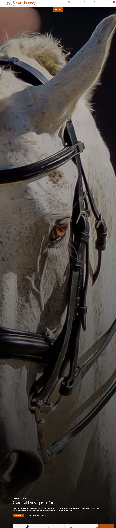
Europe (15, 498)
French (114, 2)
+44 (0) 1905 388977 (75, 2)
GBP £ (108, 2)
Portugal (23, 498)
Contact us (88, 2)
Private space (100, 2)
